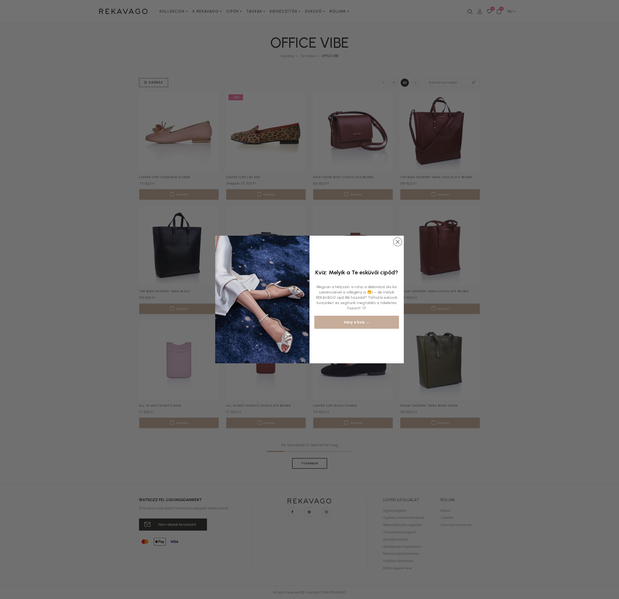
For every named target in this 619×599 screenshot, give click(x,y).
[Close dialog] (397, 242)
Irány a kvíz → (356, 322)
